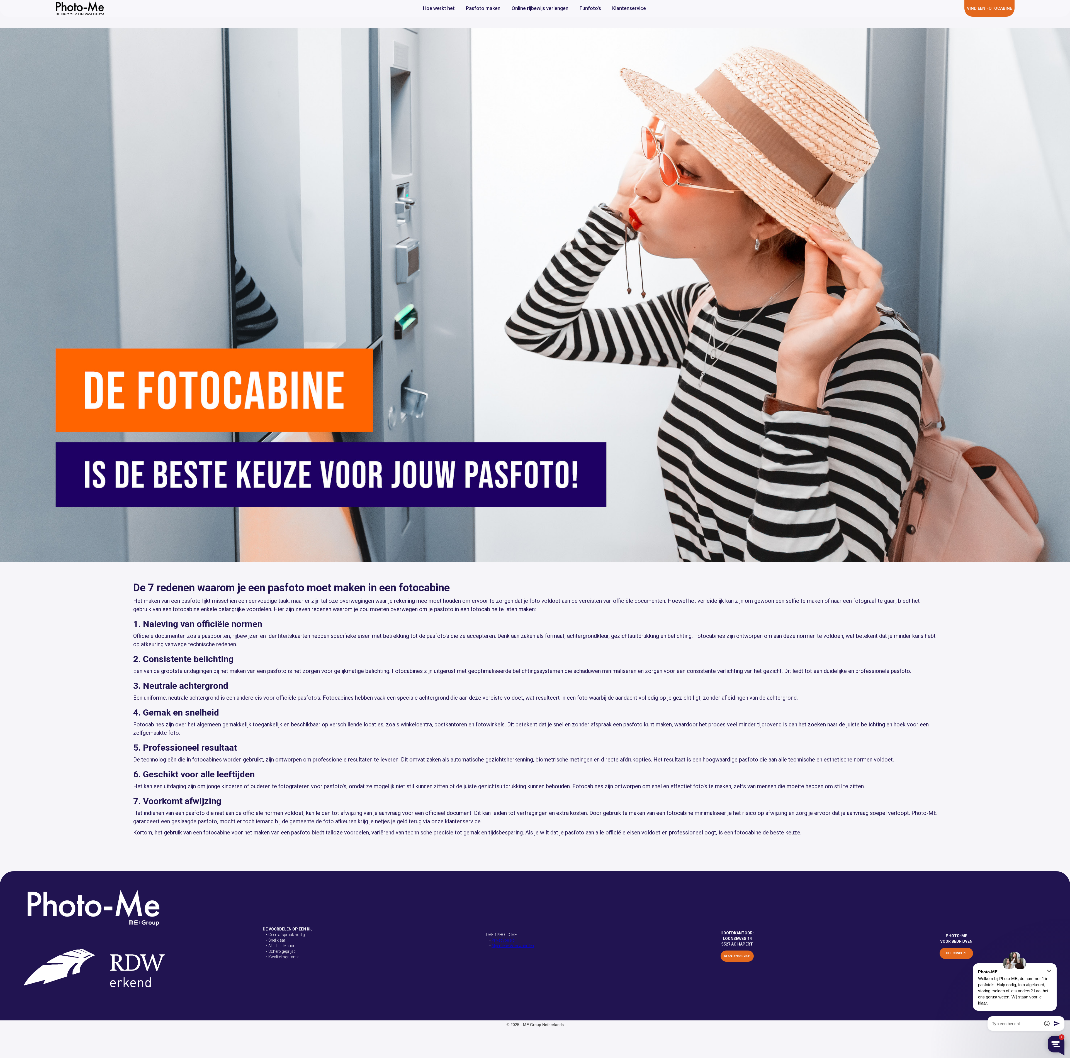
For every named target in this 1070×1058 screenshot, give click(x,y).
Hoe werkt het (439, 8)
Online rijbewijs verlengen (540, 8)
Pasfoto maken (483, 8)
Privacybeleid (503, 940)
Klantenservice (629, 8)
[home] (79, 8)
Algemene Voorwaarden (513, 946)
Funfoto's (590, 8)
